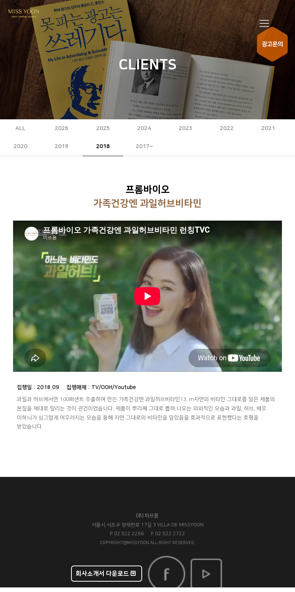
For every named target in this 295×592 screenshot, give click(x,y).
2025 (103, 128)
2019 (61, 146)
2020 (20, 146)
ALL (20, 128)
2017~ (144, 146)
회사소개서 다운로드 (103, 573)
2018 (103, 146)
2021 (268, 128)
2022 (227, 128)
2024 (144, 128)
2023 (185, 128)
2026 (61, 128)
